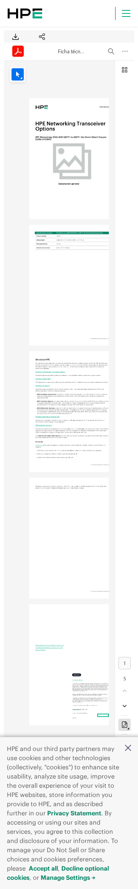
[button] (128, 748)
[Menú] (126, 13)
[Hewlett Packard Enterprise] (25, 13)
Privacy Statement (74, 813)
